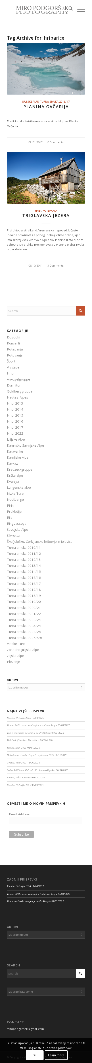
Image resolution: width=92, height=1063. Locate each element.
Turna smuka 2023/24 (24, 625)
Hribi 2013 (15, 403)
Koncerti (13, 343)
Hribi (38, 210)
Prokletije (14, 511)
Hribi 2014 (15, 409)
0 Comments (55, 142)
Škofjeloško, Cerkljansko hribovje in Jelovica (39, 541)
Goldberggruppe (20, 391)
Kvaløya (13, 481)
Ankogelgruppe (18, 379)
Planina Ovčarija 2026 (19, 717)
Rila (9, 517)
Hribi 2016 (15, 421)
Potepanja (50, 210)
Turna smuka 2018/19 (24, 595)
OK (35, 1055)
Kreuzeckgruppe (19, 469)
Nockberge (15, 499)
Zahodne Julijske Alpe (23, 649)
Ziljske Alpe (15, 655)
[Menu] (79, 9)
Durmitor (14, 385)
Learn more (56, 1055)
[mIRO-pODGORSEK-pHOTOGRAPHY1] (38, 9)
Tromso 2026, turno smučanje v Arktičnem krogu (32, 725)
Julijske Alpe (30, 101)
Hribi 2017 (15, 427)
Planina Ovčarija (46, 106)
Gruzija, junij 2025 (17, 762)
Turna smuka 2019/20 (24, 601)
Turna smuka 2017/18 (24, 589)
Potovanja (15, 355)
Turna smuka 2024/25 (24, 631)
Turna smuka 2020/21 (24, 607)
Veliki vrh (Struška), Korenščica (23, 740)
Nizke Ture (15, 493)
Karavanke (15, 451)
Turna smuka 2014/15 (24, 571)
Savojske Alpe (17, 529)
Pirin (10, 505)
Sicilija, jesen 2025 (17, 747)
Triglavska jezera (46, 215)
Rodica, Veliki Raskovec (19, 777)
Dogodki (13, 337)
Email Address (19, 814)
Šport (11, 361)
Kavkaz (12, 463)
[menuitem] (68, 9)
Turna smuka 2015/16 (24, 577)
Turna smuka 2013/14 (24, 565)
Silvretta (13, 535)
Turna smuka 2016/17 (55, 101)
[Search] (68, 9)
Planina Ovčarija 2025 (19, 785)
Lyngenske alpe (19, 487)
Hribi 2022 (15, 433)
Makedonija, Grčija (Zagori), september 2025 (30, 755)
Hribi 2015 (15, 415)
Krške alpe (15, 475)
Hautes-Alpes (17, 397)
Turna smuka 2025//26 (24, 637)
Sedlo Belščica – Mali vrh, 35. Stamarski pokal (31, 770)
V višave (13, 367)
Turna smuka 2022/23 (24, 619)
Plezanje (13, 661)
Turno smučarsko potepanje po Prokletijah (29, 732)
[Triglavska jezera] (46, 178)
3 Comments (55, 265)
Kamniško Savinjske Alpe (25, 445)
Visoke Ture (16, 643)
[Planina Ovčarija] (46, 69)
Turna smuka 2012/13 (24, 559)
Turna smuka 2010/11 (24, 547)
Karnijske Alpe (18, 457)
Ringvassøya (16, 523)
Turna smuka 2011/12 (24, 553)
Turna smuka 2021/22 (24, 613)
